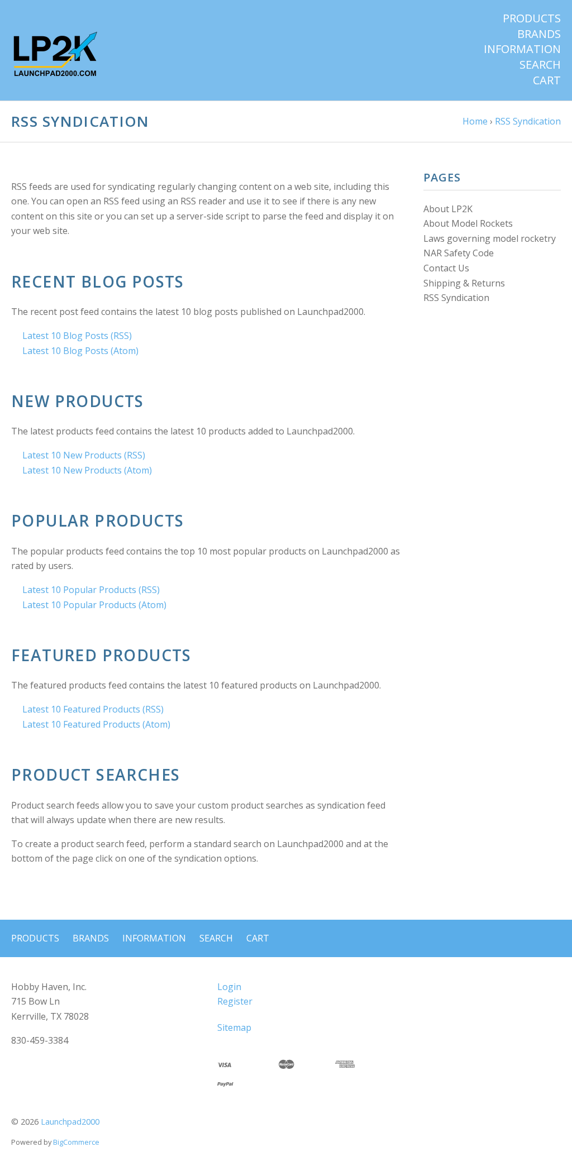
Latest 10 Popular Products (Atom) (94, 605)
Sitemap (234, 1027)
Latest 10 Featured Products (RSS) (93, 709)
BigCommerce (76, 1142)
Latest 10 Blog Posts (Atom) (80, 351)
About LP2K (448, 209)
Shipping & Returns (464, 283)
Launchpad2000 (70, 1121)
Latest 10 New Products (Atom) (87, 470)
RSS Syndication (456, 297)
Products (532, 18)
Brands (539, 34)
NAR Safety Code (458, 253)
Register (234, 1001)
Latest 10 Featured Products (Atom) (96, 724)
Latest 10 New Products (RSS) (83, 455)
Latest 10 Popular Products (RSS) (91, 590)
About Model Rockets (468, 223)
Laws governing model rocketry (489, 238)
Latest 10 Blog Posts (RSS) (77, 335)
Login (229, 987)
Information (522, 49)
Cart (547, 80)
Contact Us (446, 268)
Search (540, 65)
